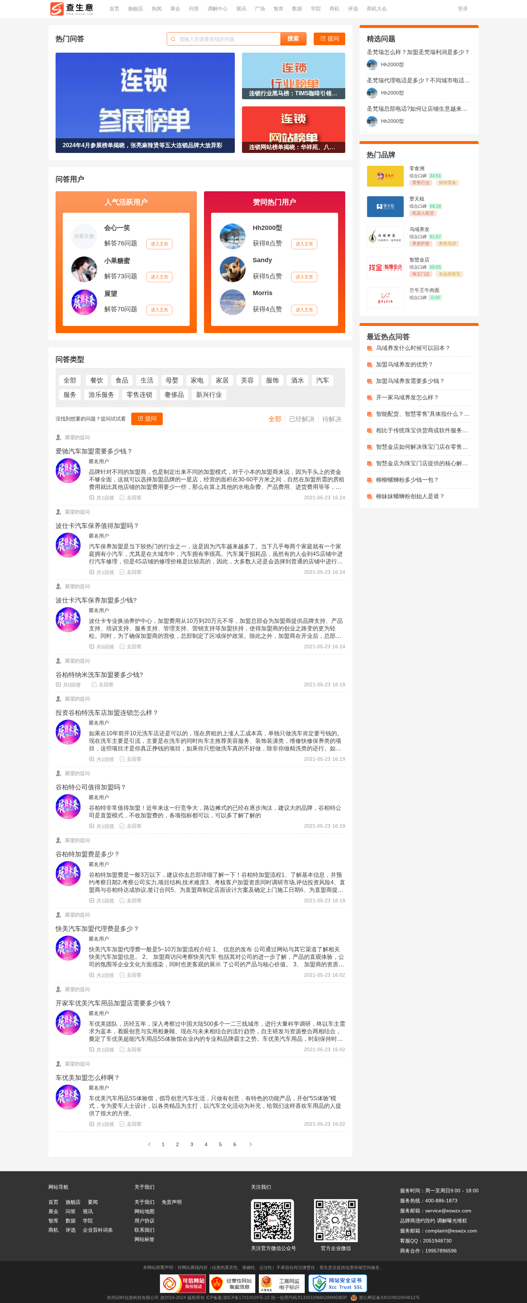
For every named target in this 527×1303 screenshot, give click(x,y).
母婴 (172, 380)
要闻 (93, 1202)
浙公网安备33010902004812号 (389, 1297)
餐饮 (96, 380)
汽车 (322, 380)
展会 (53, 1211)
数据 (71, 1220)
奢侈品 (174, 394)
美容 (247, 380)
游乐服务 (101, 394)
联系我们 (144, 1230)
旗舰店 (73, 1202)
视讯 (88, 1211)
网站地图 (144, 1211)
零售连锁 (139, 394)
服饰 (272, 380)
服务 (69, 394)
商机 (53, 1230)
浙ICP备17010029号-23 (246, 1297)
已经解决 (302, 419)
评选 (71, 1230)
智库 (53, 1220)
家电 (197, 380)
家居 (222, 380)
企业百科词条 (98, 1230)
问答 (71, 1211)
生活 (147, 380)
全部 (69, 380)
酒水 (297, 380)
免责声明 (172, 1202)
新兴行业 (209, 394)
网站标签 (144, 1239)
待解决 (332, 419)
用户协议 (144, 1220)
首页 (53, 1202)
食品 (121, 380)
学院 (88, 1220)
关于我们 (144, 1202)
